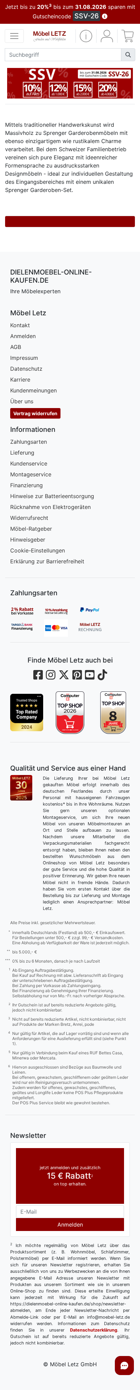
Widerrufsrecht (29, 517)
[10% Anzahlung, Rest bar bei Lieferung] (61, 610)
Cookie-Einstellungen (37, 550)
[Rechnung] (95, 627)
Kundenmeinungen (33, 390)
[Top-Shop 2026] (69, 712)
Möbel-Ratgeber (31, 528)
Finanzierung (26, 485)
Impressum (24, 357)
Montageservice (30, 474)
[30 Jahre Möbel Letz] (21, 787)
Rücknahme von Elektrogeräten (50, 507)
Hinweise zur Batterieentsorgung (52, 496)
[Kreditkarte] (61, 627)
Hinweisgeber (27, 539)
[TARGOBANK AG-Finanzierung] (27, 627)
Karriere (20, 379)
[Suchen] (128, 54)
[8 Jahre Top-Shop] (113, 712)
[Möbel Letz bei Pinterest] (77, 675)
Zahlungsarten (28, 441)
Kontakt (20, 325)
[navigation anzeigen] (14, 36)
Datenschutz (26, 368)
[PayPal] (95, 610)
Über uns (21, 401)
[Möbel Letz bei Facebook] (38, 675)
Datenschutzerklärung (93, 1330)
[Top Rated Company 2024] (26, 712)
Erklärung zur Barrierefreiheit (47, 561)
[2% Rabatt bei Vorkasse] (27, 610)
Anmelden (23, 336)
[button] (85, 36)
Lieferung (22, 452)
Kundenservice (28, 463)
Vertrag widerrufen (35, 413)
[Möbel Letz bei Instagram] (50, 675)
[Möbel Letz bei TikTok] (102, 675)
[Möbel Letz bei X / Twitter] (63, 675)
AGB (15, 347)
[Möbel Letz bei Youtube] (89, 675)
